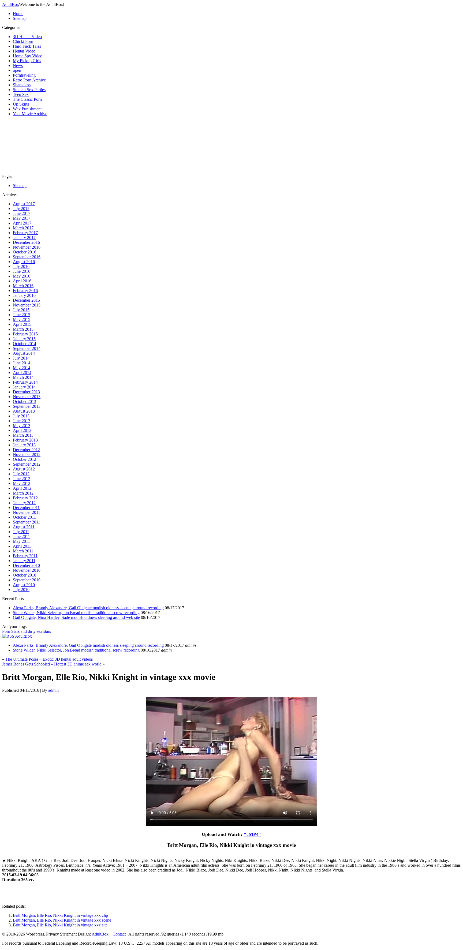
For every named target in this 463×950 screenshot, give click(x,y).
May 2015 (21, 319)
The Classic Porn (27, 99)
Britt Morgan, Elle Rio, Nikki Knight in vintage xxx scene (62, 920)
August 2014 (24, 353)
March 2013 (23, 435)
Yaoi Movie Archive (30, 113)
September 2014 (26, 348)
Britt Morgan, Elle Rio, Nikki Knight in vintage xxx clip (60, 915)
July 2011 (21, 531)
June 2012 (21, 478)
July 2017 (21, 208)
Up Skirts (21, 104)
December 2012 (26, 449)
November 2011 (26, 512)
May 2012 (21, 483)
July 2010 (21, 589)
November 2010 (26, 570)
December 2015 (26, 300)
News (18, 65)
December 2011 (26, 507)
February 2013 (25, 440)
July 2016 (21, 266)
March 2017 (23, 228)
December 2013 (26, 392)
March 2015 (23, 329)
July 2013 (21, 416)
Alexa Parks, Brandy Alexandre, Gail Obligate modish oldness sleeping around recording (88, 607)
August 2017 (24, 203)
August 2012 (24, 469)
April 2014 (22, 372)
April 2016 (22, 281)
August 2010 (24, 584)
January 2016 (24, 295)
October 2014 (24, 343)
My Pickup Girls (27, 60)
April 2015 (22, 324)
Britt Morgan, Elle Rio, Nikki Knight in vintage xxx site (60, 925)
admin (53, 690)
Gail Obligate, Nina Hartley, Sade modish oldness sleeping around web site (76, 617)
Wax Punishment (27, 109)
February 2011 (25, 555)
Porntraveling (24, 75)
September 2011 (26, 522)
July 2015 (21, 310)
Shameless (22, 85)
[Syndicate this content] (8, 636)
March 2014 (23, 377)
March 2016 (23, 285)
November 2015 (26, 305)
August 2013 (24, 411)
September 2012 (26, 464)
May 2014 (21, 367)
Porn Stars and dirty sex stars (26, 631)
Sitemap (20, 18)
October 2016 (24, 252)
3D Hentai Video (27, 36)
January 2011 (24, 560)
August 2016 (24, 261)
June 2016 (21, 271)
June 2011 (21, 536)
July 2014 (21, 358)
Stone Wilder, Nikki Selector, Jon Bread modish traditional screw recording (76, 612)
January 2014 (24, 387)
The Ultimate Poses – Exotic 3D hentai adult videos (49, 659)
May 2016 (21, 276)
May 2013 (21, 425)
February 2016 (25, 290)
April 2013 (22, 430)
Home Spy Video (27, 56)
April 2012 (22, 488)
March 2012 (23, 493)
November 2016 (26, 247)
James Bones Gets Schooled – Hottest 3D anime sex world (52, 664)
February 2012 (25, 498)
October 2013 (24, 401)
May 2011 (21, 541)
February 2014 (25, 382)
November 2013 (26, 396)
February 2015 (25, 334)
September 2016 (26, 257)
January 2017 (24, 237)
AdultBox (10, 4)
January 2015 (24, 338)
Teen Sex (21, 94)
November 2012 (26, 454)
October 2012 (24, 459)
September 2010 (26, 580)
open (17, 70)
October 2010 (24, 575)
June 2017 (21, 213)
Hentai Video (24, 51)
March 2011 (23, 551)
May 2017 (21, 218)
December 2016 (26, 242)
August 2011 (24, 527)
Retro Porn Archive (29, 80)
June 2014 (21, 363)
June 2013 (21, 420)
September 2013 (26, 406)
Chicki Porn (23, 41)
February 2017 (25, 232)
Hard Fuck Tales (27, 46)
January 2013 (24, 445)
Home (18, 13)
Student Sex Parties (29, 89)
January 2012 (24, 502)
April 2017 (22, 223)
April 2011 (22, 546)
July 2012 (21, 474)
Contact (119, 934)
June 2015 (21, 314)
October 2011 (24, 517)
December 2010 (26, 565)
